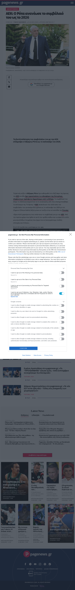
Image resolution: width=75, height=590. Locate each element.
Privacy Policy (48, 355)
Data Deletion (26, 355)
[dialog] (37, 295)
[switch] (61, 272)
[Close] (71, 235)
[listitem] (37, 268)
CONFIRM (23, 348)
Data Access (37, 355)
